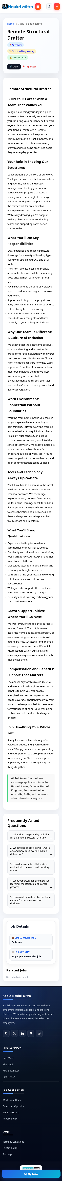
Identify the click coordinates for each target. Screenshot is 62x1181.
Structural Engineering (23, 51)
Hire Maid (8, 1058)
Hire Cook (8, 1064)
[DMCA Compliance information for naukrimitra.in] (31, 1168)
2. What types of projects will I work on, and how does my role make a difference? (30, 851)
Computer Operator (13, 1106)
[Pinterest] (30, 1033)
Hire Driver (9, 1076)
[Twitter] (14, 1033)
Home (10, 23)
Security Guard (11, 1112)
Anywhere (17, 44)
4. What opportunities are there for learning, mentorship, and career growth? (29, 884)
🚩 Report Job (29, 66)
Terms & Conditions (13, 1141)
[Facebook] (6, 1033)
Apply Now (31, 1174)
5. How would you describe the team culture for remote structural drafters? (30, 900)
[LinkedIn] (22, 1033)
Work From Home (12, 1100)
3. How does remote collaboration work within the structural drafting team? (29, 867)
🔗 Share (14, 66)
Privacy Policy (10, 1118)
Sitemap (7, 1154)
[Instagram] (39, 1033)
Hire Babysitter (11, 1070)
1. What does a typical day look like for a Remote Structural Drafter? (29, 836)
